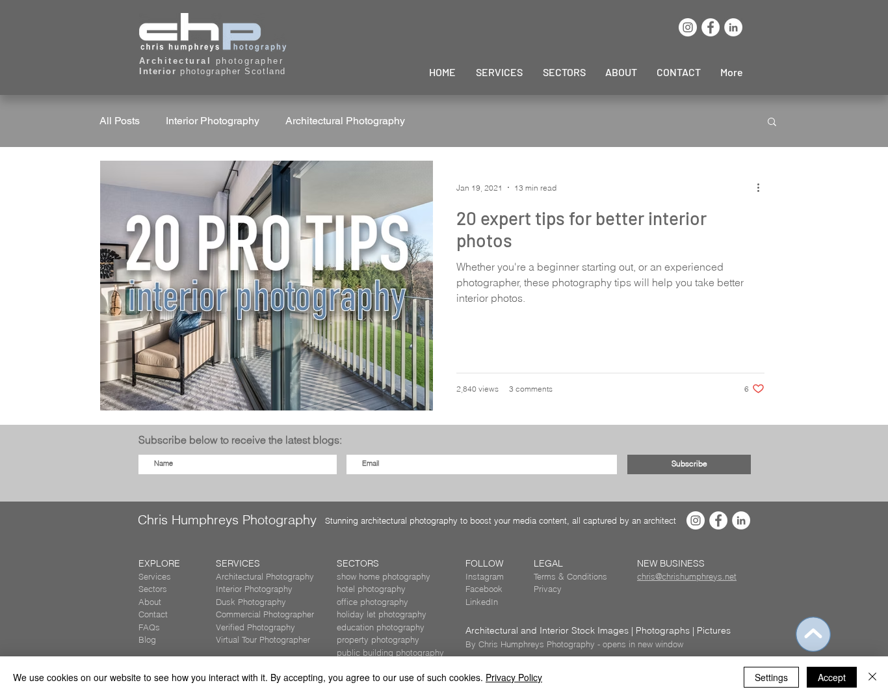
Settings (771, 677)
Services (154, 576)
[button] (772, 122)
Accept (832, 677)
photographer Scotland (212, 71)
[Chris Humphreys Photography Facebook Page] (710, 27)
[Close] (872, 677)
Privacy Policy (514, 677)
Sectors (152, 589)
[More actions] (762, 187)
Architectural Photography (345, 120)
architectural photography (409, 520)
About (149, 602)
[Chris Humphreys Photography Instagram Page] (688, 27)
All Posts (119, 120)
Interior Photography (212, 120)
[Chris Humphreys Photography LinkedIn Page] (733, 27)
